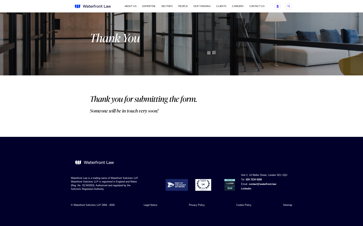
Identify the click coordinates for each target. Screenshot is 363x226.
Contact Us (256, 6)
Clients (221, 6)
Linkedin (246, 188)
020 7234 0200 (254, 179)
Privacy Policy (197, 205)
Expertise (149, 6)
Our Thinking (202, 6)
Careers (238, 6)
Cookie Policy (243, 205)
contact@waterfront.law (262, 184)
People (183, 6)
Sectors (167, 6)
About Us (131, 6)
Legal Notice (150, 205)
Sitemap (287, 205)
